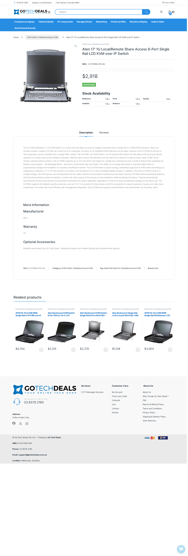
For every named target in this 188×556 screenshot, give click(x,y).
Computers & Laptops (24, 22)
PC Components (65, 22)
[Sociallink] (13, 423)
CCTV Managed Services (92, 392)
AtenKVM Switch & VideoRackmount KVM (122, 268)
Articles (115, 412)
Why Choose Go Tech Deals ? (155, 396)
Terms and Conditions (152, 408)
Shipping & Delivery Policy (154, 416)
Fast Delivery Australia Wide (67, 3)
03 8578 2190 (22, 3)
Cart (114, 404)
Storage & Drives (84, 22)
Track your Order (119, 396)
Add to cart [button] (41, 349)
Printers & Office (118, 22)
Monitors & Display (138, 22)
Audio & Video (157, 22)
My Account (117, 392)
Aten (156, 268)
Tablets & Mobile (46, 22)
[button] (75, 46)
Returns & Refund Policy (153, 404)
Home (16, 37)
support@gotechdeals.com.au (33, 455)
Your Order (170, 3)
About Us (147, 392)
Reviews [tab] (104, 132)
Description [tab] (86, 132)
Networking (101, 22)
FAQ (144, 400)
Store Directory (149, 420)
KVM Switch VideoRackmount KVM (42, 37)
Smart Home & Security (25, 28)
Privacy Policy (149, 412)
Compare (116, 400)
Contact (115, 408)
